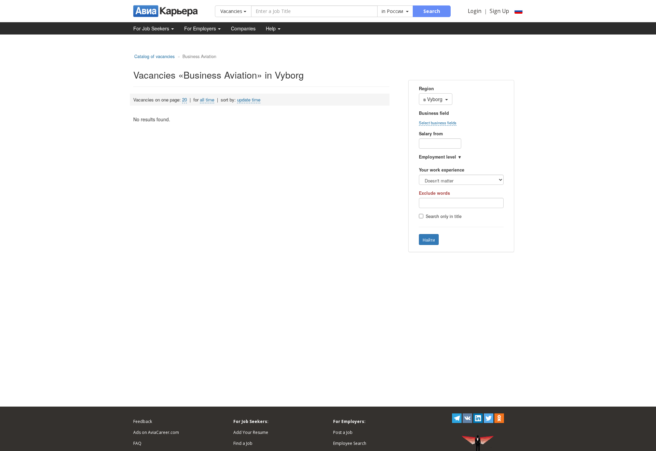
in (392, 11)
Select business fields (437, 122)
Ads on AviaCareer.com (156, 432)
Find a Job (242, 443)
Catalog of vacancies (154, 56)
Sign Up (499, 11)
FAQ (137, 443)
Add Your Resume (250, 432)
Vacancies (232, 11)
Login (474, 11)
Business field (434, 113)
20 (184, 99)
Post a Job (343, 432)
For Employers (200, 28)
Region (426, 88)
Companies (243, 28)
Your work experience (441, 170)
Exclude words (434, 193)
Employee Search (349, 443)
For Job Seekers (151, 28)
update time (248, 99)
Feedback (142, 421)
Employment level (437, 157)
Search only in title (444, 216)
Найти (429, 240)
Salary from (431, 134)
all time (207, 99)
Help (271, 28)
